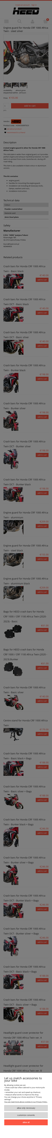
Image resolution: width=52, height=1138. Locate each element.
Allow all (26, 1122)
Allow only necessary (26, 1108)
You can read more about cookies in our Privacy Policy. (25, 1102)
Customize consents (26, 1115)
